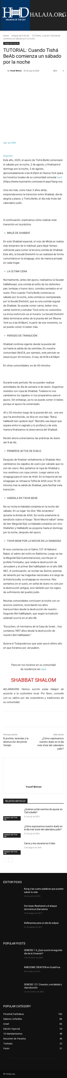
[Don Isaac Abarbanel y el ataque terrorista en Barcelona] (12, 910)
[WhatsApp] (39, 79)
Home (6, 35)
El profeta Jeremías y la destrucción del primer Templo (15, 742)
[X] (24, 79)
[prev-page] (5, 860)
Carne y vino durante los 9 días (39, 843)
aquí (43, 669)
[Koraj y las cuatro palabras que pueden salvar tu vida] (12, 893)
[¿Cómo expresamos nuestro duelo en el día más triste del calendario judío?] (12, 831)
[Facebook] (16, 79)
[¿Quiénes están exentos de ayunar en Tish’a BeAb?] (12, 814)
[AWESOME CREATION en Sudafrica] (12, 972)
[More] (46, 79)
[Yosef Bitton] (5, 70)
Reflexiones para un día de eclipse (41, 923)
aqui (59, 177)
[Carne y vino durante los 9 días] (12, 848)
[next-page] (10, 860)
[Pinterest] (31, 79)
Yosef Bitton (16, 70)
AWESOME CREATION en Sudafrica (42, 967)
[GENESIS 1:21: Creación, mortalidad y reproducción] (12, 989)
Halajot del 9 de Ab (20, 35)
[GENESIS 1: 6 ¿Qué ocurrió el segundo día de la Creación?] (12, 955)
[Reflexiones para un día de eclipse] (12, 927)
